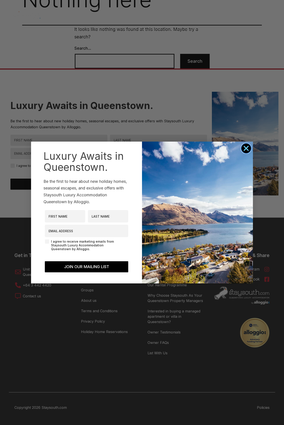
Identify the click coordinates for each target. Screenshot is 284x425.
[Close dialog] (246, 148)
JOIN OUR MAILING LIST (86, 266)
